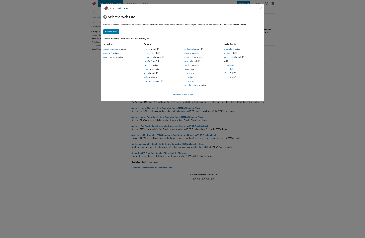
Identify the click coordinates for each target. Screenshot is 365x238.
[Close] (261, 8)
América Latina (110, 49)
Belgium (147, 49)
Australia (228, 49)
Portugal (188, 61)
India (226, 53)
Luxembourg (149, 81)
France (147, 69)
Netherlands (189, 49)
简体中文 (231, 65)
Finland (147, 65)
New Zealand (230, 57)
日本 (226, 73)
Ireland (147, 73)
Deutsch (190, 73)
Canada (106, 53)
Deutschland (149, 57)
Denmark (148, 53)
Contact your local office (182, 95)
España (147, 61)
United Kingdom (191, 85)
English (189, 77)
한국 (226, 77)
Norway (187, 53)
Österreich (188, 57)
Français (190, 81)
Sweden (187, 65)
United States (109, 57)
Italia (146, 77)
